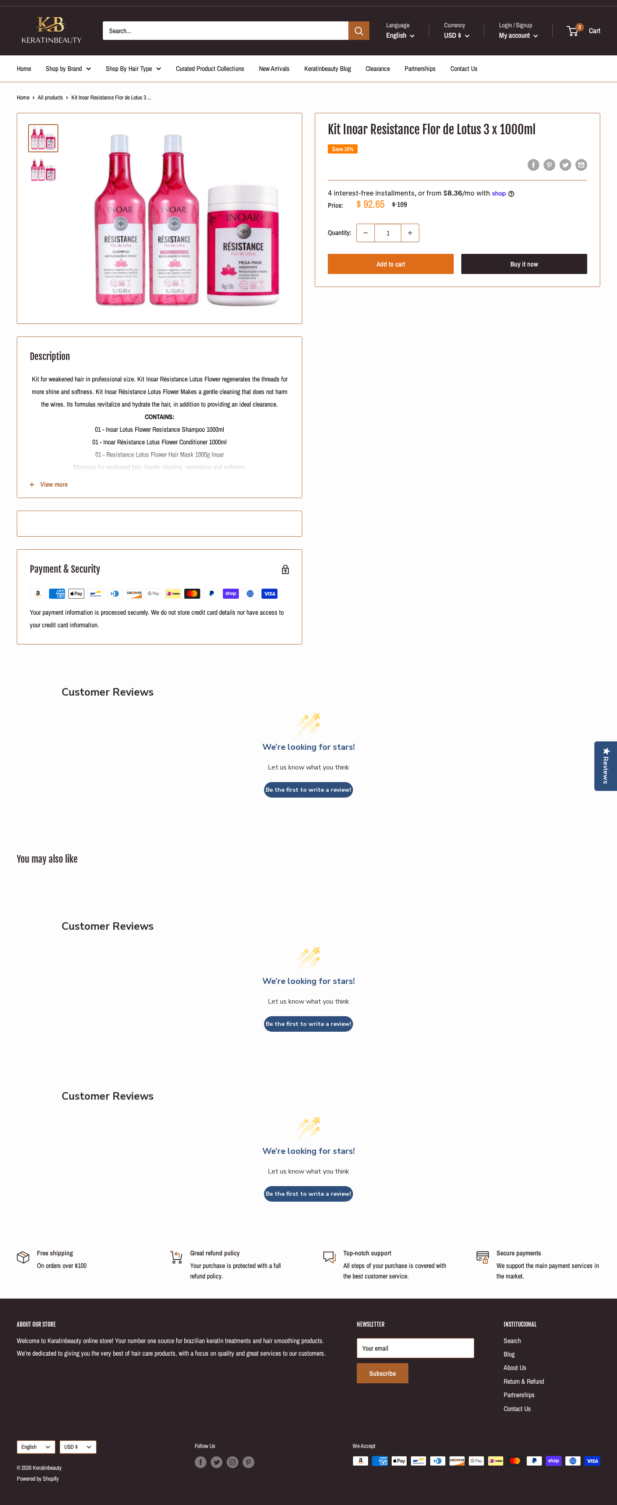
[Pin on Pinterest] (549, 164)
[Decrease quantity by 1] (365, 233)
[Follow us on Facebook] (201, 1462)
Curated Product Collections (210, 68)
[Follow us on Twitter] (216, 1462)
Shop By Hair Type (129, 68)
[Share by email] (581, 164)
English (29, 1446)
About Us (515, 1367)
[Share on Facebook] (533, 164)
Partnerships (420, 68)
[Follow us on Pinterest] (248, 1462)
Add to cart (390, 264)
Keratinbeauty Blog (327, 68)
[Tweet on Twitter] (565, 164)
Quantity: (339, 232)
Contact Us (464, 68)
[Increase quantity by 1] (410, 233)
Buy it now (524, 264)
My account (515, 35)
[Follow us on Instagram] (232, 1462)
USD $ (71, 1446)
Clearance (378, 68)
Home (24, 68)
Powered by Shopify (38, 1478)
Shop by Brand (64, 68)
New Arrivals (274, 68)
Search (512, 1340)
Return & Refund (524, 1381)
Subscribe (382, 1373)
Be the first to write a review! (308, 790)
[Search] (358, 30)
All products (50, 97)
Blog (509, 1354)
